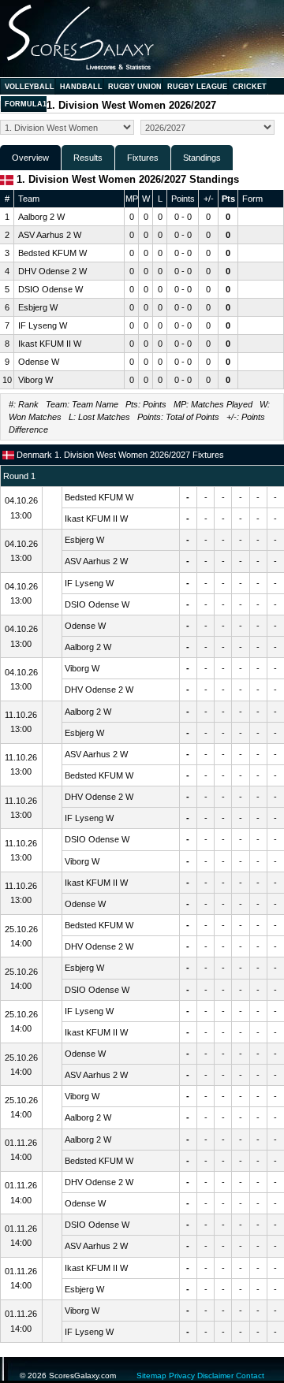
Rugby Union (135, 87)
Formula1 (26, 104)
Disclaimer (215, 1375)
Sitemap (151, 1375)
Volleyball (29, 87)
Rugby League (197, 87)
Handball (81, 87)
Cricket (250, 87)
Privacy (182, 1375)
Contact (250, 1375)
